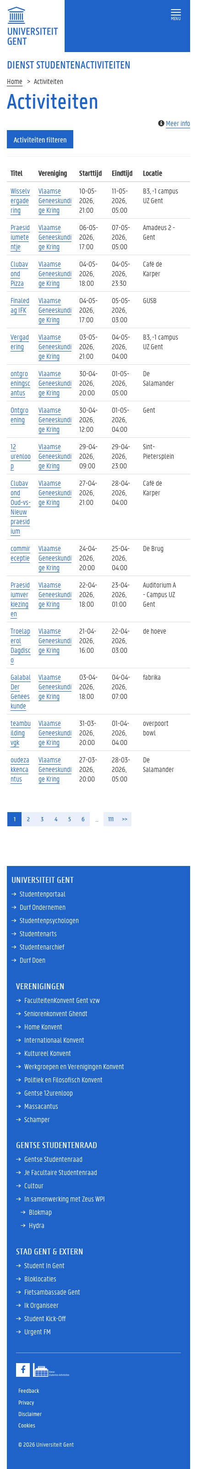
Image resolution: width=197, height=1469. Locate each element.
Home (14, 81)
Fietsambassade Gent (52, 1291)
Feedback (28, 1390)
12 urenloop (21, 455)
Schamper (37, 1119)
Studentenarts (38, 933)
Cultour (34, 1185)
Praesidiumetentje (20, 236)
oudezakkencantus (20, 769)
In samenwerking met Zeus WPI (64, 1198)
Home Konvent (43, 1026)
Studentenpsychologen (49, 920)
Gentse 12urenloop (48, 1092)
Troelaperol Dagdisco (21, 645)
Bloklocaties (40, 1278)
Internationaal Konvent (54, 1039)
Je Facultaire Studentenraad (60, 1172)
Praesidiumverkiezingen (20, 599)
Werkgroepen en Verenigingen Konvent (74, 1066)
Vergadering (20, 341)
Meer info (178, 123)
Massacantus (41, 1106)
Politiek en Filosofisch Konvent (63, 1079)
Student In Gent (44, 1265)
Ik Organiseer (41, 1305)
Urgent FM (37, 1331)
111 (111, 819)
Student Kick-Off (45, 1318)
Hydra (36, 1225)
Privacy (26, 1402)
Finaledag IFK (20, 305)
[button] (176, 12)
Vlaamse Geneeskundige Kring (54, 200)
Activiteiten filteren (40, 139)
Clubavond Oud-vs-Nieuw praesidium (21, 506)
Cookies (26, 1425)
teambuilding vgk (21, 732)
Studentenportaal (43, 893)
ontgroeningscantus (20, 382)
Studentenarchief (42, 946)
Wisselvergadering (20, 200)
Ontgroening (19, 414)
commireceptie (20, 552)
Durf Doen (32, 960)
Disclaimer (30, 1413)
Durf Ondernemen (43, 907)
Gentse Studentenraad (53, 1159)
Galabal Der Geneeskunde (21, 691)
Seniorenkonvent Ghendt (56, 1013)
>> (124, 819)
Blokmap (40, 1212)
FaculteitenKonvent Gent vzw (62, 1000)
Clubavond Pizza (19, 273)
